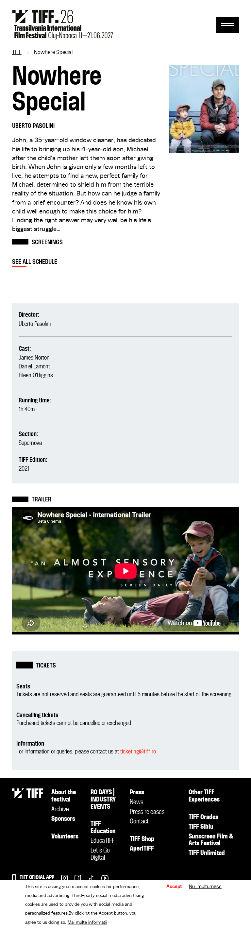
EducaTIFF (102, 841)
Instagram (61, 880)
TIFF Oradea (203, 817)
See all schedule (34, 262)
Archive (60, 810)
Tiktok (87, 880)
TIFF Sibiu (201, 827)
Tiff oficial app (37, 877)
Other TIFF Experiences (204, 796)
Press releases (147, 812)
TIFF (17, 52)
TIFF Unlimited (207, 853)
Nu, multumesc (205, 887)
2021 (24, 469)
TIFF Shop (142, 839)
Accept (174, 887)
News (136, 802)
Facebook (74, 880)
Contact (139, 822)
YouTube (101, 880)
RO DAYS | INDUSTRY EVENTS (103, 800)
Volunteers (64, 837)
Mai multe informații (87, 922)
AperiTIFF (142, 849)
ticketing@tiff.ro (138, 751)
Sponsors (63, 819)
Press (137, 793)
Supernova (30, 443)
